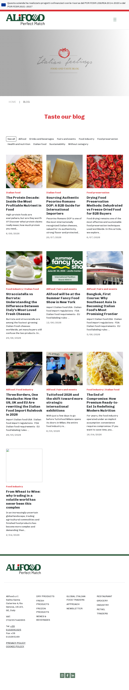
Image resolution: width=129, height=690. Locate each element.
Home (12, 101)
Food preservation (107, 139)
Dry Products (45, 596)
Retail (101, 609)
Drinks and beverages (41, 139)
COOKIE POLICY (15, 646)
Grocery (102, 600)
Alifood (22, 139)
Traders (102, 613)
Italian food (39, 144)
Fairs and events (66, 139)
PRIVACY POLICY (16, 643)
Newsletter (74, 608)
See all (11, 139)
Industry (103, 605)
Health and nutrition (19, 144)
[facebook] (67, 675)
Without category (78, 144)
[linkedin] (73, 675)
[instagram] (62, 675)
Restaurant (104, 596)
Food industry (86, 139)
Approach (73, 604)
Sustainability (57, 144)
